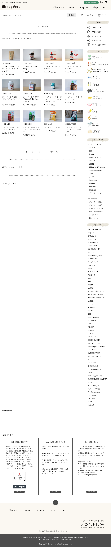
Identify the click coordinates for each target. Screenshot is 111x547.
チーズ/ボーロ (94, 215)
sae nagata (92, 363)
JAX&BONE (92, 350)
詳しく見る (19, 491)
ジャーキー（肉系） (96, 202)
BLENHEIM (92, 320)
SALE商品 (91, 405)
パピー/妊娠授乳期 (95, 170)
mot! (89, 281)
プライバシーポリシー (64, 531)
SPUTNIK (91, 333)
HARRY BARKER (94, 343)
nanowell (91, 307)
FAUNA (90, 311)
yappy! (90, 285)
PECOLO (91, 359)
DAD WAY (91, 398)
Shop (95, 7)
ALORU (90, 288)
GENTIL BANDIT (94, 340)
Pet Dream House (94, 369)
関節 (90, 151)
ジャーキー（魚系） (96, 205)
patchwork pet (93, 385)
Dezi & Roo (92, 395)
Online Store (58, 7)
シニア (91, 177)
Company (83, 7)
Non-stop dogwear (95, 255)
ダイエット (93, 174)
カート (104, 15)
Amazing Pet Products (96, 346)
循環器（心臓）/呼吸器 (97, 167)
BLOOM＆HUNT (93, 272)
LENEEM (91, 301)
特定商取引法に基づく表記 (47, 531)
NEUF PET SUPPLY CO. (96, 356)
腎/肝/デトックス (95, 157)
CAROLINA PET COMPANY (97, 379)
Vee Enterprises (94, 392)
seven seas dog (93, 317)
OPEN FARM (92, 246)
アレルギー (27, 38)
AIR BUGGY (92, 337)
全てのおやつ (92, 199)
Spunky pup (92, 382)
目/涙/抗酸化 (93, 190)
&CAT (90, 402)
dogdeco (91, 233)
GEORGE (91, 252)
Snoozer (91, 330)
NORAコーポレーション (96, 291)
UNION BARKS (93, 366)
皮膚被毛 (92, 183)
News (71, 7)
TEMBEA (91, 327)
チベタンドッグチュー (95, 294)
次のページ (53, 152)
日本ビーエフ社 (93, 265)
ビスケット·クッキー (96, 208)
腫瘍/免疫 (92, 187)
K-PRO (90, 314)
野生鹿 (90, 268)
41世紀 (90, 372)
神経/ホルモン (94, 180)
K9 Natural (92, 236)
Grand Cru (92, 239)
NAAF (90, 278)
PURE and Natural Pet (96, 298)
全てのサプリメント (15, 38)
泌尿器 (91, 154)
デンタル (92, 161)
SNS (104, 7)
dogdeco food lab (94, 229)
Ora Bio (90, 304)
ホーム (4, 38)
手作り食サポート (95, 193)
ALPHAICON (92, 259)
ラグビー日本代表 (94, 389)
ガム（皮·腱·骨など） (96, 212)
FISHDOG (91, 275)
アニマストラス (93, 262)
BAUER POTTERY (94, 353)
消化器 (91, 164)
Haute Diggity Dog (95, 376)
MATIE (90, 324)
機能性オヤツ (93, 218)
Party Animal (93, 242)
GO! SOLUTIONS (94, 249)
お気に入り (89, 15)
